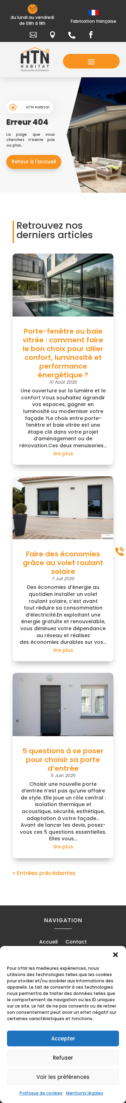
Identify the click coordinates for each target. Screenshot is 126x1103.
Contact (76, 942)
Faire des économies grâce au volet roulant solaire (63, 562)
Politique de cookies (41, 1093)
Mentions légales (84, 1093)
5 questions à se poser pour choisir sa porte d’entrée (63, 759)
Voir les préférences (63, 1077)
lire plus (63, 453)
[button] (115, 954)
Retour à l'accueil (34, 161)
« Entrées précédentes (44, 873)
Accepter (63, 1038)
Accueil (48, 942)
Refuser (63, 1057)
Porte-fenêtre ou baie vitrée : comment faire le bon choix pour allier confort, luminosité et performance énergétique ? (63, 353)
